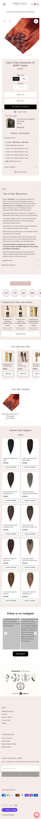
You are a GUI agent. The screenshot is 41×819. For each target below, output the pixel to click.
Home (8, 12)
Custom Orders (22, 112)
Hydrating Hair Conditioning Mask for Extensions (8, 367)
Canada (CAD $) (9, 790)
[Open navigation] (6, 4)
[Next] (10, 21)
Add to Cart (20, 95)
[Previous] (5, 21)
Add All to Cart (20, 334)
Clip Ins (4, 189)
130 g (16, 79)
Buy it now (20, 101)
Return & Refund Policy (9, 744)
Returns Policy (22, 172)
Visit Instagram (20, 654)
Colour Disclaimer (9, 167)
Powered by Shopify (8, 815)
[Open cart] (38, 4)
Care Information (24, 133)
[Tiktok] (10, 805)
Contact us (14, 133)
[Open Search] (32, 4)
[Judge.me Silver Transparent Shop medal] (16, 678)
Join (20, 774)
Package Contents (10, 138)
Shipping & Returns (8, 711)
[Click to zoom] (36, 21)
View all (20, 435)
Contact (4, 723)
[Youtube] (16, 805)
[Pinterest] (8, 805)
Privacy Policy (6, 720)
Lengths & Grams (7, 260)
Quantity (20, 83)
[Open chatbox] (36, 815)
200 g (24, 79)
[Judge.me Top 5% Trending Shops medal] (20, 686)
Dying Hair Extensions (8, 265)
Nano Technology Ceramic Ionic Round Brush (22, 367)
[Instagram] (5, 805)
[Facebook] (2, 805)
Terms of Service (7, 717)
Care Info (4, 714)
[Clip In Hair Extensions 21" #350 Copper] (10, 403)
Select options (11, 467)
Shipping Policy (6, 747)
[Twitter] (13, 805)
